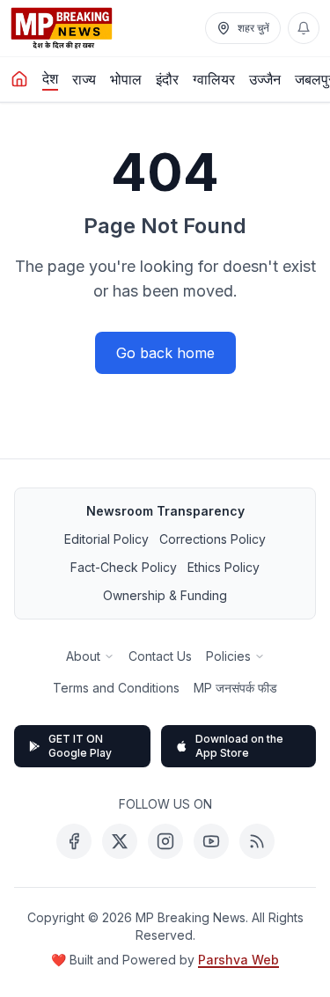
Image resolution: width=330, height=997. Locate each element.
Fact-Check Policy (123, 567)
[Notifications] (303, 28)
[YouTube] (211, 841)
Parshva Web (238, 959)
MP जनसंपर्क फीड (235, 687)
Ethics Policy (223, 567)
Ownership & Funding (165, 595)
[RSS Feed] (257, 841)
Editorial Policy (106, 538)
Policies (228, 656)
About (83, 656)
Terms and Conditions (116, 687)
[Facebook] (74, 841)
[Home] (19, 79)
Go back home (165, 353)
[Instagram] (165, 841)
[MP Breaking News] (62, 28)
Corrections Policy (212, 538)
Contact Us (160, 656)
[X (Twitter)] (119, 841)
